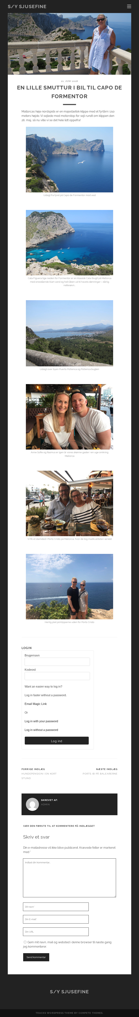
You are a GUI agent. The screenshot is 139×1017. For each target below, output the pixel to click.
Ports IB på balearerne (100, 773)
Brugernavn (32, 655)
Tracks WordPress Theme (54, 1013)
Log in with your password (41, 721)
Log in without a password (41, 729)
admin (45, 804)
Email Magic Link (36, 703)
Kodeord (30, 669)
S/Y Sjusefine (27, 6)
